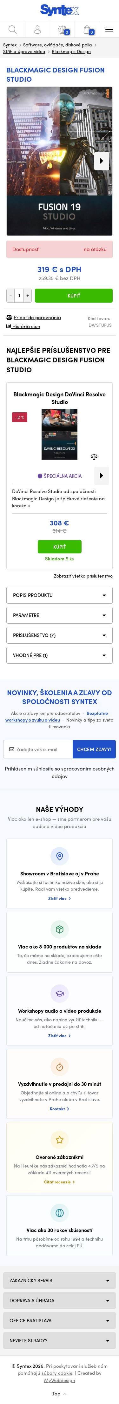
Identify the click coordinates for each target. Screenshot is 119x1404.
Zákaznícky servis (31, 1280)
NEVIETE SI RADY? (28, 1340)
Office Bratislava (30, 1320)
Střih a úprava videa (24, 51)
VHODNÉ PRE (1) (30, 655)
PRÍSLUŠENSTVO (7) (34, 635)
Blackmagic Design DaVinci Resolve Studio (59, 397)
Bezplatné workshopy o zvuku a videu (56, 716)
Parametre (26, 615)
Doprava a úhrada (32, 1300)
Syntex (10, 44)
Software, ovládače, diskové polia (57, 44)
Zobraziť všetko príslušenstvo (83, 575)
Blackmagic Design (71, 51)
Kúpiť (74, 295)
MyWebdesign (59, 1380)
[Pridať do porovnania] (94, 456)
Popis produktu (33, 595)
